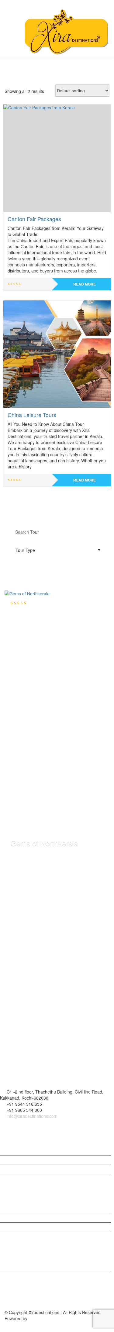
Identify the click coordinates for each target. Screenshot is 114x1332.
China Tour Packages (26, 1208)
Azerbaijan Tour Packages (31, 1227)
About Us (15, 1151)
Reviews (14, 1169)
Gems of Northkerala (44, 842)
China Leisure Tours (32, 415)
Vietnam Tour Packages (29, 1218)
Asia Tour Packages (25, 1237)
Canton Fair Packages (34, 219)
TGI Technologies (45, 1318)
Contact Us (16, 1179)
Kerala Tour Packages (27, 1266)
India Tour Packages (26, 1276)
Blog (10, 1160)
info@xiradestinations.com (31, 1116)
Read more (84, 284)
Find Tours (57, 568)
